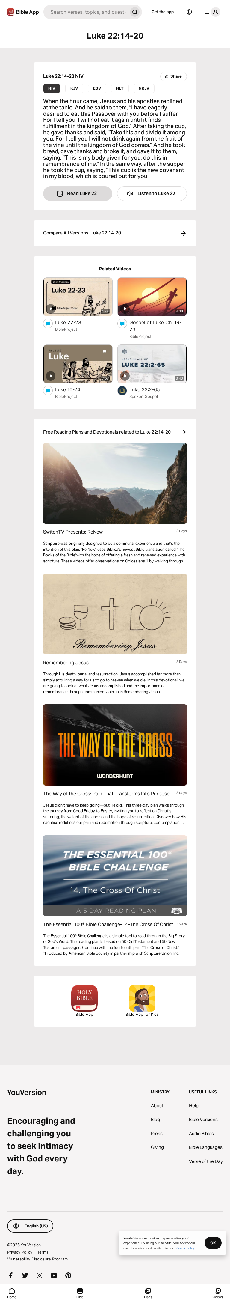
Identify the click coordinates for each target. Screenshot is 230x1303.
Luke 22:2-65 (150, 389)
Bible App (84, 1014)
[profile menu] (211, 12)
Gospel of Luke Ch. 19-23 (155, 325)
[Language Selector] (189, 12)
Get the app (163, 11)
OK (213, 1242)
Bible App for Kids (142, 1014)
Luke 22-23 (74, 322)
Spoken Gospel (143, 396)
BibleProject (66, 329)
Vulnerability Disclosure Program (37, 1259)
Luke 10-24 (73, 389)
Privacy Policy (19, 1252)
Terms (43, 1252)
